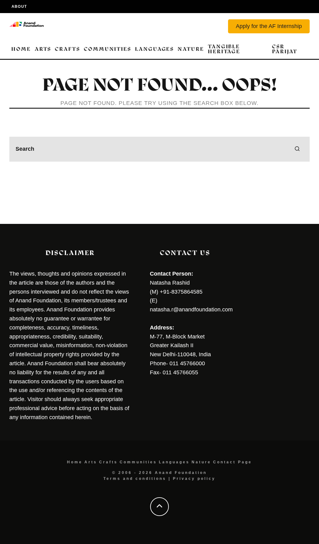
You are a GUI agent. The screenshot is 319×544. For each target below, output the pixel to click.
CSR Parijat (284, 49)
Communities (107, 49)
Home (21, 49)
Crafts (67, 49)
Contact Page (232, 462)
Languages (154, 49)
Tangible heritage (224, 49)
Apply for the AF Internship (269, 26)
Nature (191, 49)
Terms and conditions (134, 478)
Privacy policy (194, 478)
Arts (43, 49)
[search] (297, 149)
